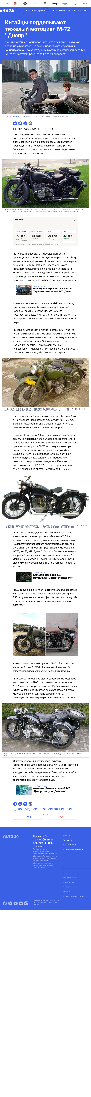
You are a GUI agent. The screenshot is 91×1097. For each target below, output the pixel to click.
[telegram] (15, 123)
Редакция (66, 887)
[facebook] (20, 123)
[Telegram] (21, 903)
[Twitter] (10, 903)
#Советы (17, 811)
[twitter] (25, 123)
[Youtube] (16, 903)
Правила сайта (68, 882)
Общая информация (70, 873)
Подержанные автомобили (69, 10)
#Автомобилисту (56, 809)
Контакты (66, 892)
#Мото (28, 809)
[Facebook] (5, 903)
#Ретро (26, 811)
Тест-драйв (38, 10)
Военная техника (51, 10)
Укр (85, 10)
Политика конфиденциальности (75, 896)
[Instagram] (26, 903)
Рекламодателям (69, 878)
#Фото (69, 809)
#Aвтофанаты (39, 809)
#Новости (18, 809)
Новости (29, 10)
